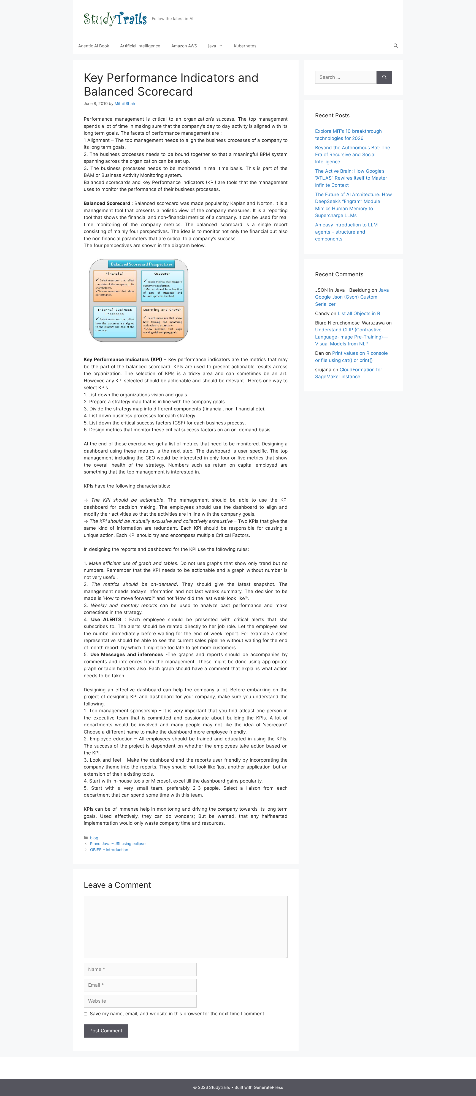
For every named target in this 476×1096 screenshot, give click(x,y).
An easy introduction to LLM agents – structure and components (346, 232)
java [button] (212, 45)
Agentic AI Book (93, 45)
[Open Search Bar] (395, 46)
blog (94, 837)
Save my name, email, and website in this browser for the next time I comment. (178, 1013)
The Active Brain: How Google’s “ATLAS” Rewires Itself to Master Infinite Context (351, 178)
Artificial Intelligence (140, 45)
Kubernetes (245, 45)
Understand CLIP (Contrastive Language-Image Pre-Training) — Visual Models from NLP (352, 337)
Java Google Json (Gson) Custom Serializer (352, 297)
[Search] (384, 77)
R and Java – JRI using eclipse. (118, 843)
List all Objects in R (359, 313)
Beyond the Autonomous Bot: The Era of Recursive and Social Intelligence (352, 154)
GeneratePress (268, 1087)
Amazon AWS (184, 45)
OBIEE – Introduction (109, 849)
